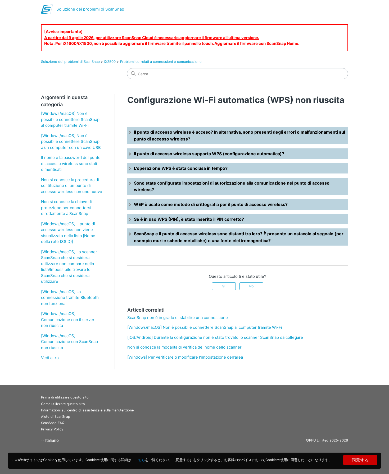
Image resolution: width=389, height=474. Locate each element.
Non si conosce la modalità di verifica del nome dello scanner (184, 347)
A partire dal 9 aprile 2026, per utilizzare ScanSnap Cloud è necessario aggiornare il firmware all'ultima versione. (151, 37)
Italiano (51, 440)
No (251, 286)
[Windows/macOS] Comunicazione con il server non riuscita (67, 319)
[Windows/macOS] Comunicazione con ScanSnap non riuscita (69, 341)
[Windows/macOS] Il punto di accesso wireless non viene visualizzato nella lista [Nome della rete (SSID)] (68, 232)
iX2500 (110, 61)
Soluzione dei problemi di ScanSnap (70, 61)
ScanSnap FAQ (53, 423)
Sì (223, 286)
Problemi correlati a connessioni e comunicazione (161, 61)
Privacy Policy (52, 429)
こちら (140, 460)
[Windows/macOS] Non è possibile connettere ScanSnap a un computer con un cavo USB (71, 141)
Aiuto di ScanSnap (55, 417)
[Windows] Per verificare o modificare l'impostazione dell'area (185, 357)
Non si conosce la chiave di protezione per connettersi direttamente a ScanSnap (66, 207)
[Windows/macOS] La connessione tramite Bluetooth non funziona (70, 297)
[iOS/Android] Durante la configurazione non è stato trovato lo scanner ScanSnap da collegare (215, 337)
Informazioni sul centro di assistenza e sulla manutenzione (87, 410)
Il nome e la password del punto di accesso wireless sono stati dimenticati (71, 163)
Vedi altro (50, 357)
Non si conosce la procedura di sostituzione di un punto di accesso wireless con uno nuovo (71, 185)
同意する (360, 460)
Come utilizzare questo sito (63, 404)
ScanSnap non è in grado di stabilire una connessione (177, 317)
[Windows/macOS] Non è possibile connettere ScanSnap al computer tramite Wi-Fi (70, 119)
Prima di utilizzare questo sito (65, 397)
